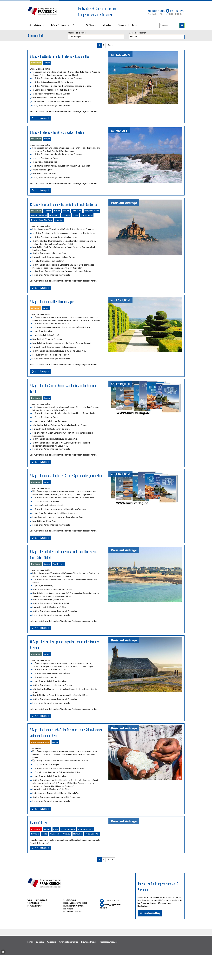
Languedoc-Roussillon (39, 215)
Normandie (66, 215)
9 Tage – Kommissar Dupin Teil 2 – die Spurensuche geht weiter (66, 475)
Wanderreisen (36, 63)
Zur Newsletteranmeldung (150, 913)
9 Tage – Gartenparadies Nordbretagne (52, 301)
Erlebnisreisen (36, 139)
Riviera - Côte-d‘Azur (92, 834)
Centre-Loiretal (76, 211)
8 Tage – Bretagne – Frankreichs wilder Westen (57, 131)
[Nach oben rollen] (207, 950)
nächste (110, 46)
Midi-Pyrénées (54, 215)
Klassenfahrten (38, 822)
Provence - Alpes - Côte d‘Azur (41, 220)
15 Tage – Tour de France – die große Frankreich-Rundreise (63, 204)
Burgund (66, 211)
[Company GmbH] (42, 11)
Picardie (75, 215)
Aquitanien (47, 211)
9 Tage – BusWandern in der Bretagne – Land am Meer (60, 56)
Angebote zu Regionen (137, 33)
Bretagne (47, 63)
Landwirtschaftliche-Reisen (40, 742)
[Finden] (182, 25)
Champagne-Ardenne (91, 211)
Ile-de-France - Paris (68, 829)
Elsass (55, 829)
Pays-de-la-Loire (58, 564)
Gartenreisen (35, 308)
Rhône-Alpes (59, 220)
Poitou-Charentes (87, 215)
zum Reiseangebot (41, 118)
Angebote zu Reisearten (77, 33)
